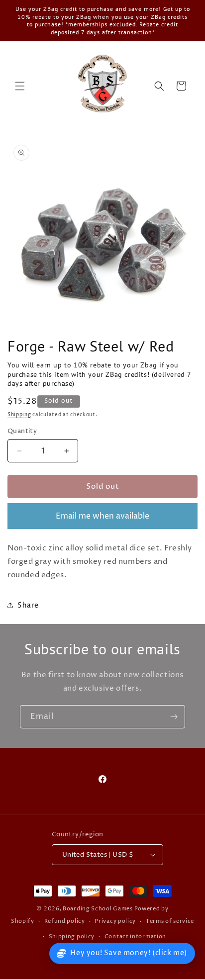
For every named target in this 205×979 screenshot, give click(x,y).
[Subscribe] (174, 716)
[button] (20, 86)
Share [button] (28, 605)
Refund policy (64, 921)
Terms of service (170, 921)
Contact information (135, 936)
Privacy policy (115, 921)
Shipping (19, 414)
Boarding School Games (98, 908)
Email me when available (102, 516)
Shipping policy (72, 936)
